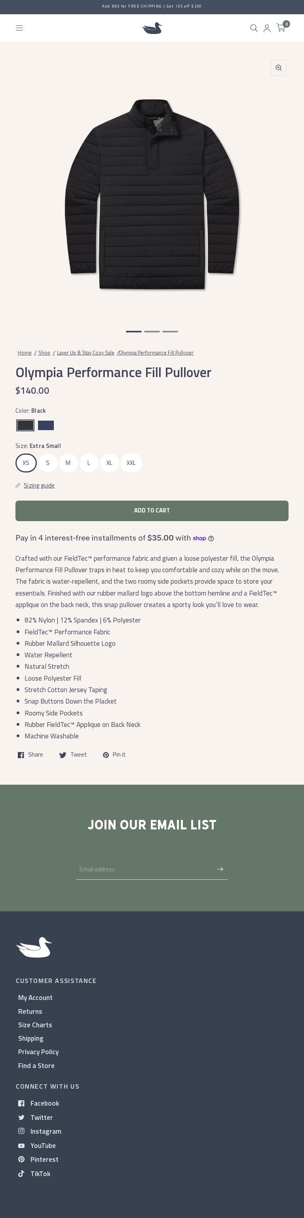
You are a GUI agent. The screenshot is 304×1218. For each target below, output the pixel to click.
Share (35, 755)
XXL (131, 462)
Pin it (119, 755)
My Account (35, 997)
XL (109, 462)
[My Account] (267, 28)
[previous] (25, 186)
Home (25, 353)
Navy (46, 425)
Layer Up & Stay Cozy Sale (85, 353)
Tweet (78, 755)
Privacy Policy (38, 1051)
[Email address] (220, 869)
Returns (30, 1011)
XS (26, 462)
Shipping (31, 1038)
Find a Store (36, 1065)
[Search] (253, 28)
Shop (44, 353)
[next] (278, 186)
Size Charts (35, 1024)
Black (25, 425)
